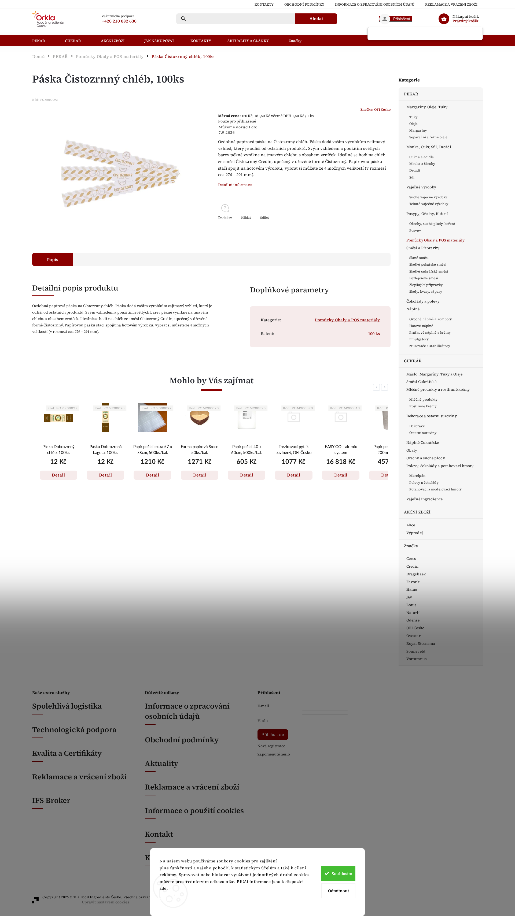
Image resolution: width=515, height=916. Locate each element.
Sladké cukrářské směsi (428, 271)
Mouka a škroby (422, 163)
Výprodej (414, 532)
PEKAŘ (411, 94)
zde (163, 888)
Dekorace (417, 426)
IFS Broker (51, 800)
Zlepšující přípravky (426, 284)
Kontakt (159, 834)
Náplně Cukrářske (422, 442)
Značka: (375, 109)
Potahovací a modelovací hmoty (435, 489)
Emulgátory (419, 339)
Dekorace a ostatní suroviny (431, 416)
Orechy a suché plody (425, 458)
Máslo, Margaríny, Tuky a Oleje (434, 374)
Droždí (414, 170)
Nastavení (169, 899)
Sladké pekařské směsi (427, 264)
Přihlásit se (273, 734)
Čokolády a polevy (423, 301)
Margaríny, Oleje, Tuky (426, 107)
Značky (411, 546)
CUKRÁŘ (413, 361)
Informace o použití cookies (194, 810)
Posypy (415, 230)
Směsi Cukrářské (421, 381)
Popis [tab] (52, 259)
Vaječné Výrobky (421, 187)
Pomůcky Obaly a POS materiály (435, 240)
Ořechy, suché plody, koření (432, 223)
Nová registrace (271, 746)
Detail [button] (58, 475)
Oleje (413, 123)
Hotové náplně (421, 325)
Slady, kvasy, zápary (425, 291)
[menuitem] (44, 40)
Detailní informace (235, 184)
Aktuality (161, 763)
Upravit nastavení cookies (105, 902)
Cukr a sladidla (421, 157)
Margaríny (418, 130)
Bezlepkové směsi (423, 278)
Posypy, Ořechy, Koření (427, 213)
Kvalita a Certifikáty (67, 753)
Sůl (411, 177)
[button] (58, 469)
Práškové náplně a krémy (430, 332)
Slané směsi (419, 257)
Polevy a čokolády (424, 482)
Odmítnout (338, 890)
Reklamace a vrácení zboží (451, 4)
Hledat (316, 18)
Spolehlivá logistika (67, 706)
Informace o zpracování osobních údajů (187, 711)
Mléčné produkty (423, 399)
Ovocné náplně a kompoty (430, 319)
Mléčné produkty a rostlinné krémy (438, 389)
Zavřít (373, 227)
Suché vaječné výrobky (428, 197)
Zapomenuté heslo (274, 754)
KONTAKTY (264, 4)
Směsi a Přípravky (422, 248)
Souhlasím (342, 873)
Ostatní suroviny (423, 432)
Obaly (411, 450)
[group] (58, 452)
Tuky (413, 117)
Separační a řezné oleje (428, 137)
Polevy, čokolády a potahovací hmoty (440, 465)
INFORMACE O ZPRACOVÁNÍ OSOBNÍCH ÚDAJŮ (374, 4)
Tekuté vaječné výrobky (428, 204)
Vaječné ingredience (424, 499)
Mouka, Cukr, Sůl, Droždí (428, 147)
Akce (410, 525)
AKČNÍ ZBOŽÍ (417, 512)
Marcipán (417, 475)
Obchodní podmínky (304, 4)
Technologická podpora (74, 729)
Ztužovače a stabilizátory (429, 346)
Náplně (413, 309)
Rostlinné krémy (423, 406)
